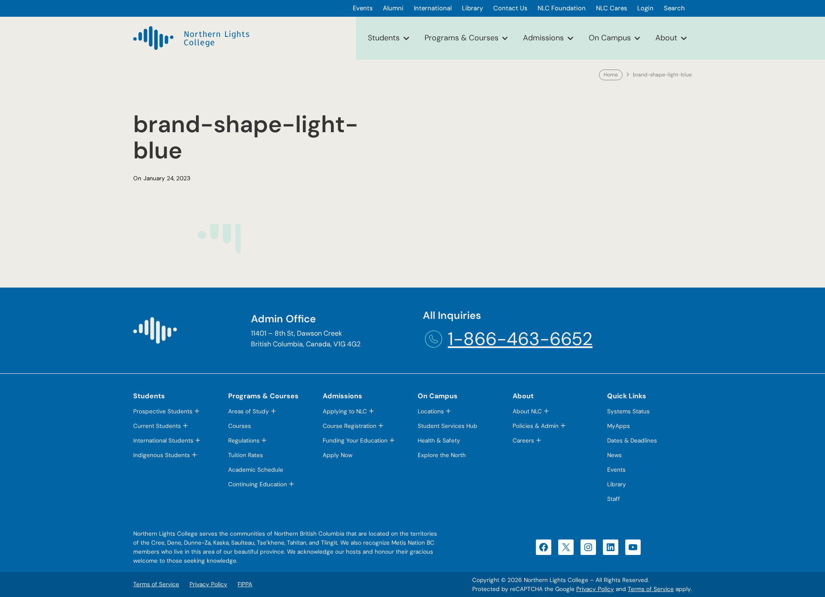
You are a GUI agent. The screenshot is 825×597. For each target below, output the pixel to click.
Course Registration (349, 426)
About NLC (527, 411)
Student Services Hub (447, 426)
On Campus (610, 38)
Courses (239, 426)
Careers (523, 440)
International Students (163, 440)
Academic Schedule (255, 469)
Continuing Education (257, 484)
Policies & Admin (536, 426)
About (666, 38)
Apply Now (337, 455)
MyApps (618, 426)
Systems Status (628, 411)
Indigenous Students (161, 455)
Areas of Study (248, 411)
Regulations (244, 440)
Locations (431, 411)
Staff (613, 499)
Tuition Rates (245, 455)
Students (384, 38)
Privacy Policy (595, 589)
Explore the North (442, 455)
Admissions (543, 38)
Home (611, 74)
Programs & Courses (461, 38)
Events (616, 469)
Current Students (157, 426)
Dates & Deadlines (632, 440)
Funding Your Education (355, 440)
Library (616, 484)
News (614, 455)
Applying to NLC (345, 411)
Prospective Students (162, 411)
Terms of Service (651, 589)
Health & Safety (439, 440)
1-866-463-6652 (520, 339)
